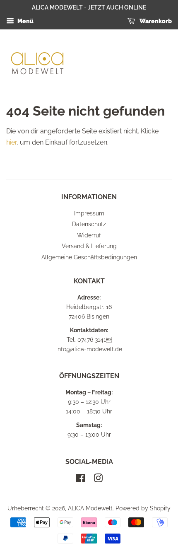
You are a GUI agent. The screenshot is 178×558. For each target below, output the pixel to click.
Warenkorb (155, 21)
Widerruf (89, 235)
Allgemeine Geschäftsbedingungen (89, 257)
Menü (25, 21)
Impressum (89, 213)
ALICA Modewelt (90, 508)
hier (11, 142)
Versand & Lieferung (89, 246)
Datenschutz (89, 224)
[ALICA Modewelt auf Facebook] (80, 479)
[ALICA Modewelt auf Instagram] (98, 479)
